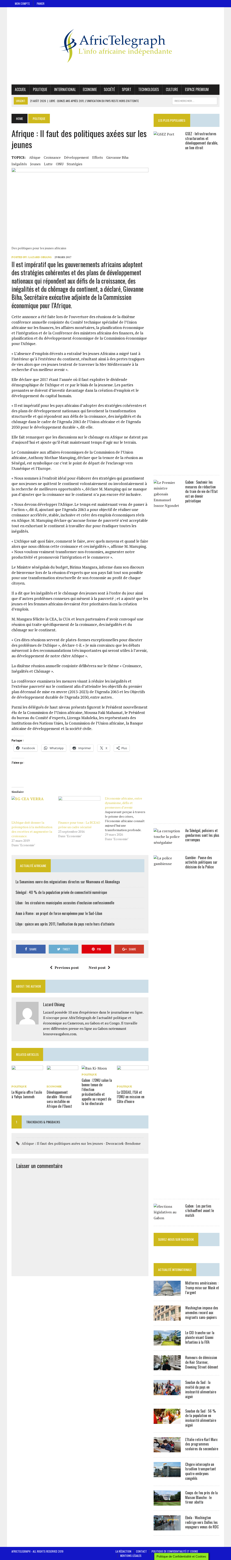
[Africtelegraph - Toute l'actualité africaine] (115, 46)
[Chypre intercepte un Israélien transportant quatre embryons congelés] (167, 1473)
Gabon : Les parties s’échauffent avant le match (199, 1210)
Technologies (148, 89)
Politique (40, 89)
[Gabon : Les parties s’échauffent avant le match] (167, 1217)
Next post (97, 967)
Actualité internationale (175, 1269)
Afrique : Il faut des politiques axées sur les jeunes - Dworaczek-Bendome (81, 1143)
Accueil (20, 89)
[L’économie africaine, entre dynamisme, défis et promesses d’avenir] (128, 818)
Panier (40, 3)
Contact (141, 1551)
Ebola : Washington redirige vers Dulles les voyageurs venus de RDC (202, 1522)
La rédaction (123, 1551)
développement (76, 157)
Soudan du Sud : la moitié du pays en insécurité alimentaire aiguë (200, 1389)
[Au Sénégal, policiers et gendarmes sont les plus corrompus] (167, 842)
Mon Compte (22, 3)
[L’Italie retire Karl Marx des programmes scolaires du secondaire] (167, 1449)
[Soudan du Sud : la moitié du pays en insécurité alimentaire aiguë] (167, 1392)
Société (109, 89)
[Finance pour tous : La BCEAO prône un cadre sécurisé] (79, 808)
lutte (48, 164)
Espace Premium (197, 89)
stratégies (74, 164)
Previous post (67, 967)
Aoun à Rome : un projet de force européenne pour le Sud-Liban (59, 913)
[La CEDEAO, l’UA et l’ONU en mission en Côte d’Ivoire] (132, 1080)
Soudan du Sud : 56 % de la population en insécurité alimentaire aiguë (200, 1418)
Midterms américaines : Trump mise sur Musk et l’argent (202, 1287)
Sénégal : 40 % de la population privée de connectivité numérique (61, 892)
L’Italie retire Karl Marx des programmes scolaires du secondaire (201, 1444)
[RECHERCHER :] (194, 100)
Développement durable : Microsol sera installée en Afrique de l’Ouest (59, 1099)
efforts (97, 157)
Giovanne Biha (117, 157)
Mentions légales (130, 1556)
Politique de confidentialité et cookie (175, 1551)
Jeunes (35, 164)
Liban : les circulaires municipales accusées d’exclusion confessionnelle (65, 902)
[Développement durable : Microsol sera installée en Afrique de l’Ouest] (62, 1080)
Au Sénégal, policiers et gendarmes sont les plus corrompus (202, 835)
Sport (126, 89)
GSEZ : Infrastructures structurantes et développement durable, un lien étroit (201, 140)
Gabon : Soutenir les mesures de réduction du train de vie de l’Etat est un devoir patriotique (201, 491)
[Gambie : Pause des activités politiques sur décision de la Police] (167, 1190)
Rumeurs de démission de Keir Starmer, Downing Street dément (201, 1362)
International (65, 89)
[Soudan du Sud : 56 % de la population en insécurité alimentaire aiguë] (167, 1420)
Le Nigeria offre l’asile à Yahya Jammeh (27, 1094)
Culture (172, 89)
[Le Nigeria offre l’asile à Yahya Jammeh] (27, 1080)
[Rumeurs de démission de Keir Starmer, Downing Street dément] (167, 1367)
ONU (59, 164)
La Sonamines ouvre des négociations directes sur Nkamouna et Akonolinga (68, 881)
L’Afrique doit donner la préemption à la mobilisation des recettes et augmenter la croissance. (32, 829)
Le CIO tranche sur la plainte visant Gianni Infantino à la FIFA (199, 1337)
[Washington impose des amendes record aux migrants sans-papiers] (167, 1317)
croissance (52, 157)
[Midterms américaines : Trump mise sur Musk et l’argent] (167, 1292)
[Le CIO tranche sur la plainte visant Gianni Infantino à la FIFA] (167, 1342)
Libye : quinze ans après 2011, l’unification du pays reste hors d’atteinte (65, 924)
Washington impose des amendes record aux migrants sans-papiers (201, 1312)
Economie (90, 89)
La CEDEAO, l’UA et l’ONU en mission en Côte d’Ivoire (130, 1096)
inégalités (19, 164)
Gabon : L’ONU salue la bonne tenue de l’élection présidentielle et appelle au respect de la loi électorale (97, 1091)
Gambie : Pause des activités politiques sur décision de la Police (201, 862)
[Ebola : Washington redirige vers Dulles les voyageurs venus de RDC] (167, 1527)
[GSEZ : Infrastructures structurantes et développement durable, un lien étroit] (167, 466)
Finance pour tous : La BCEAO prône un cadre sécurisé (79, 824)
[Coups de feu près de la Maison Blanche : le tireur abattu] (167, 1502)
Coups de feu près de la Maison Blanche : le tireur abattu (201, 1497)
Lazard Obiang (40, 257)
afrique (34, 157)
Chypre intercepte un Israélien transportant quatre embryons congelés (200, 1471)
